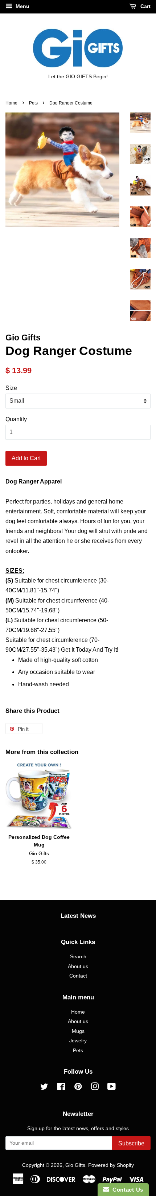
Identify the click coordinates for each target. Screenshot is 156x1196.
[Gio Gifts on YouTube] (111, 1088)
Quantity (16, 419)
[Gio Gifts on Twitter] (44, 1088)
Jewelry (78, 1040)
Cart (145, 6)
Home (11, 103)
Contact (78, 976)
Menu (21, 6)
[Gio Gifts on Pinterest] (78, 1088)
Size (11, 388)
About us (78, 966)
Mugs (78, 1031)
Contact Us (126, 1190)
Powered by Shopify (111, 1165)
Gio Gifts (75, 1165)
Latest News (78, 915)
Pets (33, 103)
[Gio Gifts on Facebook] (61, 1088)
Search (78, 956)
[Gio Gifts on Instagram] (95, 1088)
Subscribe (131, 1143)
